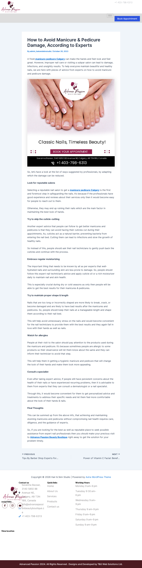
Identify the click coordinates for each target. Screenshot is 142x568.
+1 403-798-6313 (123, 2)
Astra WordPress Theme (98, 477)
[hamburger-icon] (110, 15)
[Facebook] (5, 505)
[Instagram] (12, 505)
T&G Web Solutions (108, 564)
